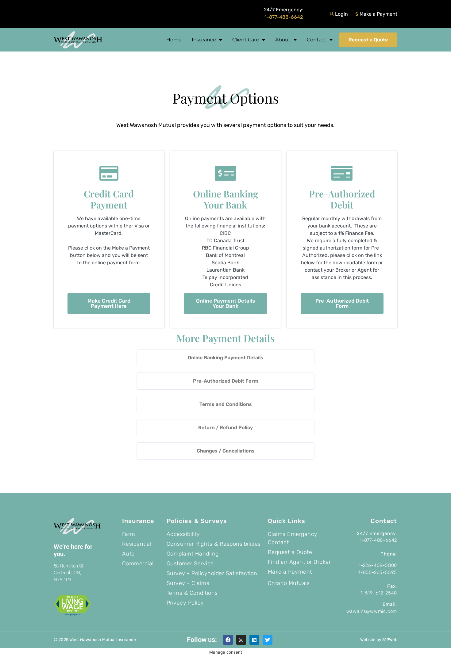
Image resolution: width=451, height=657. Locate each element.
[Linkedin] (254, 640)
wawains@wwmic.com (371, 611)
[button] (225, 358)
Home (174, 40)
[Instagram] (241, 640)
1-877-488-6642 (283, 17)
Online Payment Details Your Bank (225, 303)
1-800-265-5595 (377, 572)
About (283, 40)
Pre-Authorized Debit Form (342, 303)
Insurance (204, 40)
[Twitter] (267, 640)
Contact (316, 40)
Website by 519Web (378, 639)
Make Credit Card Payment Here (108, 303)
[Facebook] (228, 640)
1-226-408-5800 (378, 565)
